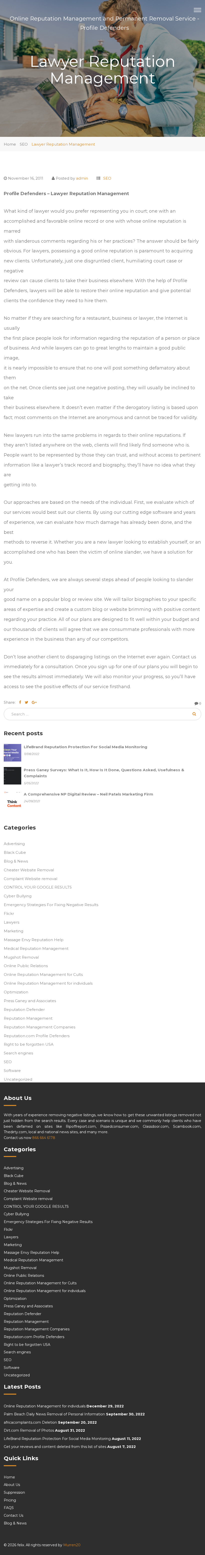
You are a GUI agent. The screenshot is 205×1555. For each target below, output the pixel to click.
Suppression (14, 1492)
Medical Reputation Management (36, 948)
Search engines (18, 1053)
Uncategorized (18, 1079)
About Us (12, 1484)
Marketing (13, 931)
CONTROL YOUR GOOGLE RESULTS (38, 887)
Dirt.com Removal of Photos (29, 1430)
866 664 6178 (43, 1137)
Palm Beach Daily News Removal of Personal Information (54, 1414)
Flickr (9, 913)
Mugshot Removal (21, 957)
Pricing (10, 1500)
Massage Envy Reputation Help (34, 939)
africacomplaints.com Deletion (30, 1422)
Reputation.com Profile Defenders (37, 1035)
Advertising (14, 843)
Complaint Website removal (30, 878)
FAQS (9, 1507)
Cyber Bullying (18, 896)
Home (10, 144)
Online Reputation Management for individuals (48, 983)
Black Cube (15, 852)
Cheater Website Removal (29, 870)
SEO (24, 144)
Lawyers (11, 922)
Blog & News (16, 861)
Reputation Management (28, 1018)
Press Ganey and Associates (30, 1000)
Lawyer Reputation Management (63, 144)
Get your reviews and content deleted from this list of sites (55, 1446)
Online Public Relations (26, 965)
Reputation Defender (24, 1009)
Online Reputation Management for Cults (43, 974)
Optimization (16, 992)
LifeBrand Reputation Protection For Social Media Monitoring (57, 1438)
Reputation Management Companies (39, 1027)
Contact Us (13, 1515)
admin (82, 178)
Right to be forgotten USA (29, 1044)
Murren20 (71, 1545)
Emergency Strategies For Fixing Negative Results (51, 904)
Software (12, 1070)
